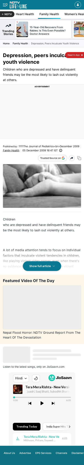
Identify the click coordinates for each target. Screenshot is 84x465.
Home (6, 43)
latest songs (27, 366)
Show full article (40, 266)
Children (9, 219)
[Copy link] (79, 158)
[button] (78, 5)
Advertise (25, 453)
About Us (9, 453)
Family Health (20, 43)
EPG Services (43, 453)
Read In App (73, 55)
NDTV (8, 14)
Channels (61, 453)
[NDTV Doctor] (18, 4)
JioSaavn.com (55, 366)
